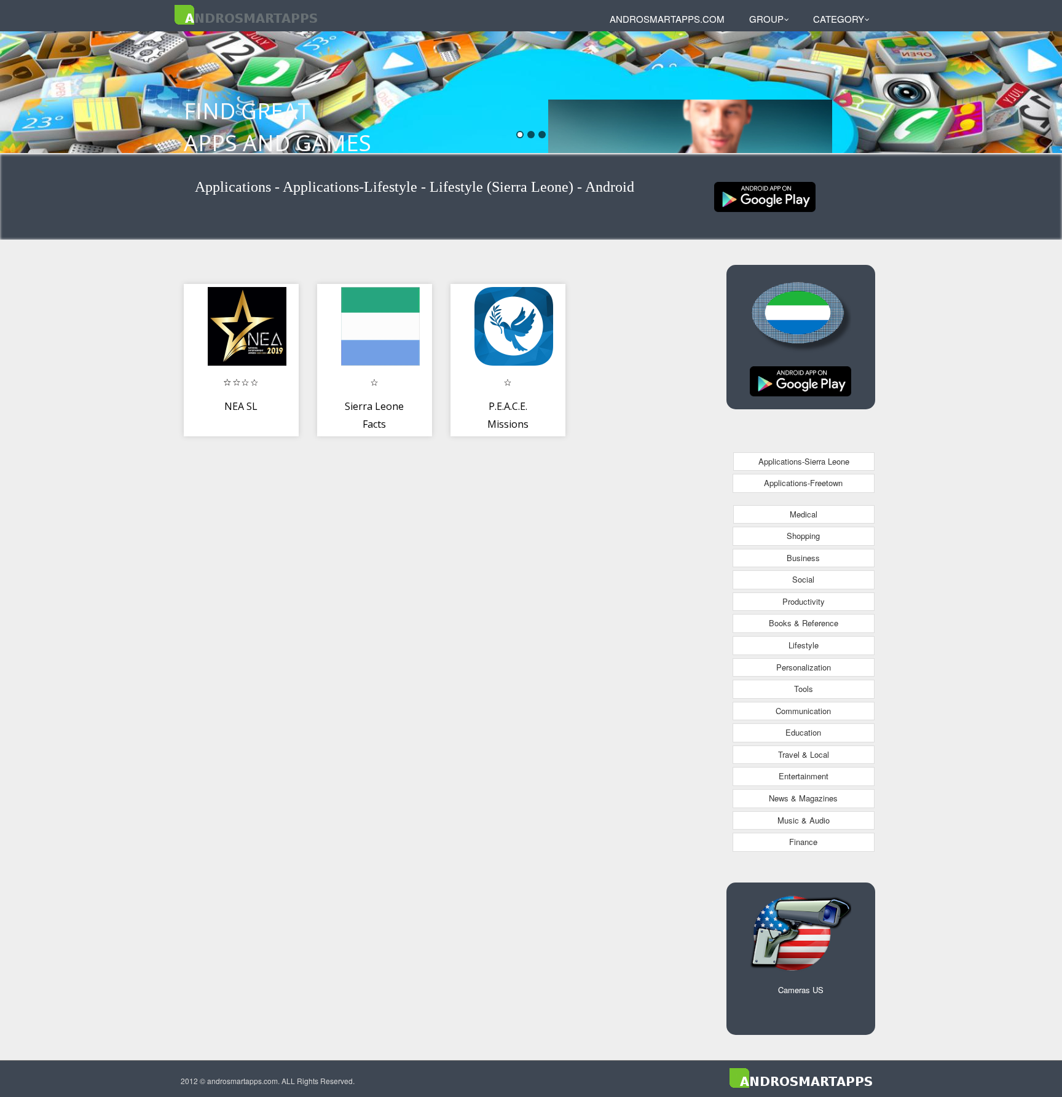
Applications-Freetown (803, 483)
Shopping (803, 535)
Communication (803, 711)
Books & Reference (803, 623)
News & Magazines (803, 798)
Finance (803, 841)
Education (803, 732)
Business (803, 558)
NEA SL (241, 406)
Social (803, 579)
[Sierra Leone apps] (765, 196)
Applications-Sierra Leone (803, 461)
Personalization (803, 667)
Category (838, 18)
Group (766, 18)
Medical (803, 514)
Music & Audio (803, 820)
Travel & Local (803, 754)
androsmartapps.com (667, 18)
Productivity (803, 601)
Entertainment (803, 776)
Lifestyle (804, 645)
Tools (803, 688)
